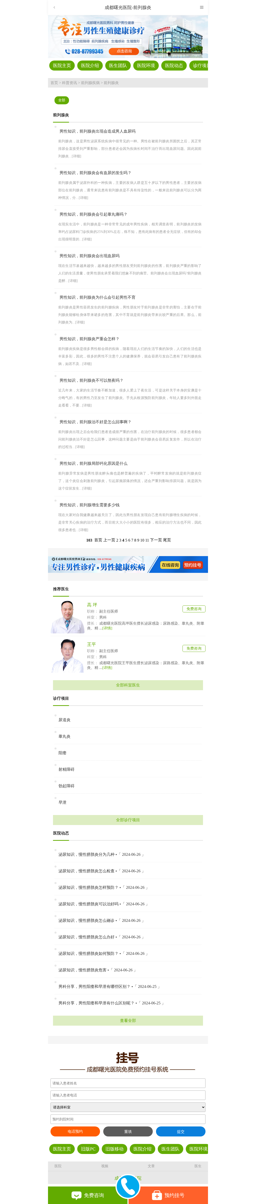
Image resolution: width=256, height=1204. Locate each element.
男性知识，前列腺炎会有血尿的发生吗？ (96, 173)
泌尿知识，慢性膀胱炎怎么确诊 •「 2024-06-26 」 (102, 920)
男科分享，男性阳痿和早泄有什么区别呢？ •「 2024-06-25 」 (112, 1003)
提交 (180, 1131)
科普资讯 (69, 83)
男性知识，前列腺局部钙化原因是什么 (94, 463)
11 (147, 540)
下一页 (156, 540)
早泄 (62, 802)
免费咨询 (194, 609)
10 (142, 540)
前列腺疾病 (90, 83)
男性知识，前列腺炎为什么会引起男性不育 (98, 297)
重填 (128, 1131)
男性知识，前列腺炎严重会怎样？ (90, 339)
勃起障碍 (66, 786)
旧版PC (88, 1148)
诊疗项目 (202, 65)
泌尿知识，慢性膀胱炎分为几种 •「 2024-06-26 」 (102, 854)
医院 (58, 1166)
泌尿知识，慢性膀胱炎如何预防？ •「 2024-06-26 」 (104, 953)
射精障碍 (66, 769)
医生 (198, 1166)
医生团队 (118, 65)
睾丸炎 (64, 736)
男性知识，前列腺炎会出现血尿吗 (90, 256)
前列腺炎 (111, 83)
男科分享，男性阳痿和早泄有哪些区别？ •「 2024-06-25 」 (110, 986)
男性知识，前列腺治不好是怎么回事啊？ (96, 422)
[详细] (76, 156)
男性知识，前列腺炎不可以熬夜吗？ (92, 380)
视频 (104, 1166)
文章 (151, 1166)
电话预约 (75, 1131)
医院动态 (174, 65)
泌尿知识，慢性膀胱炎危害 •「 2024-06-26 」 (98, 970)
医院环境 (146, 65)
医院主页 (62, 65)
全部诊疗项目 (128, 820)
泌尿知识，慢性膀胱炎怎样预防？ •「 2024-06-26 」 (104, 887)
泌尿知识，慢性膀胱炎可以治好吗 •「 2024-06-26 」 (104, 904)
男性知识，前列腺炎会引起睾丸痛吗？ (94, 214)
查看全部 (128, 1020)
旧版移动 (115, 1148)
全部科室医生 (128, 685)
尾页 (167, 540)
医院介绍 (90, 65)
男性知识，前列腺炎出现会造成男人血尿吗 (98, 131)
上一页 (109, 540)
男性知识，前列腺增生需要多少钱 (90, 505)
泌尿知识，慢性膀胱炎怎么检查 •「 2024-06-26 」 (102, 871)
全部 (61, 100)
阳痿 (62, 753)
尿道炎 (64, 720)
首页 (54, 83)
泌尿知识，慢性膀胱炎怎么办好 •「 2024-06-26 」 (102, 937)
